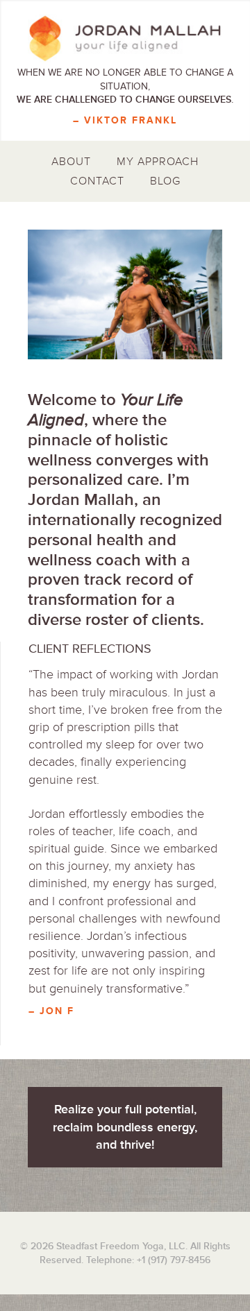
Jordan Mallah (125, 38)
